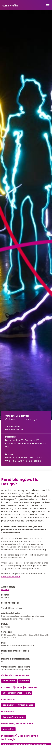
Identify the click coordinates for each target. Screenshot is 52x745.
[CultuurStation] (10, 5)
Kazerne (5, 589)
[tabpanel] (26, 215)
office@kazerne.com (10, 576)
